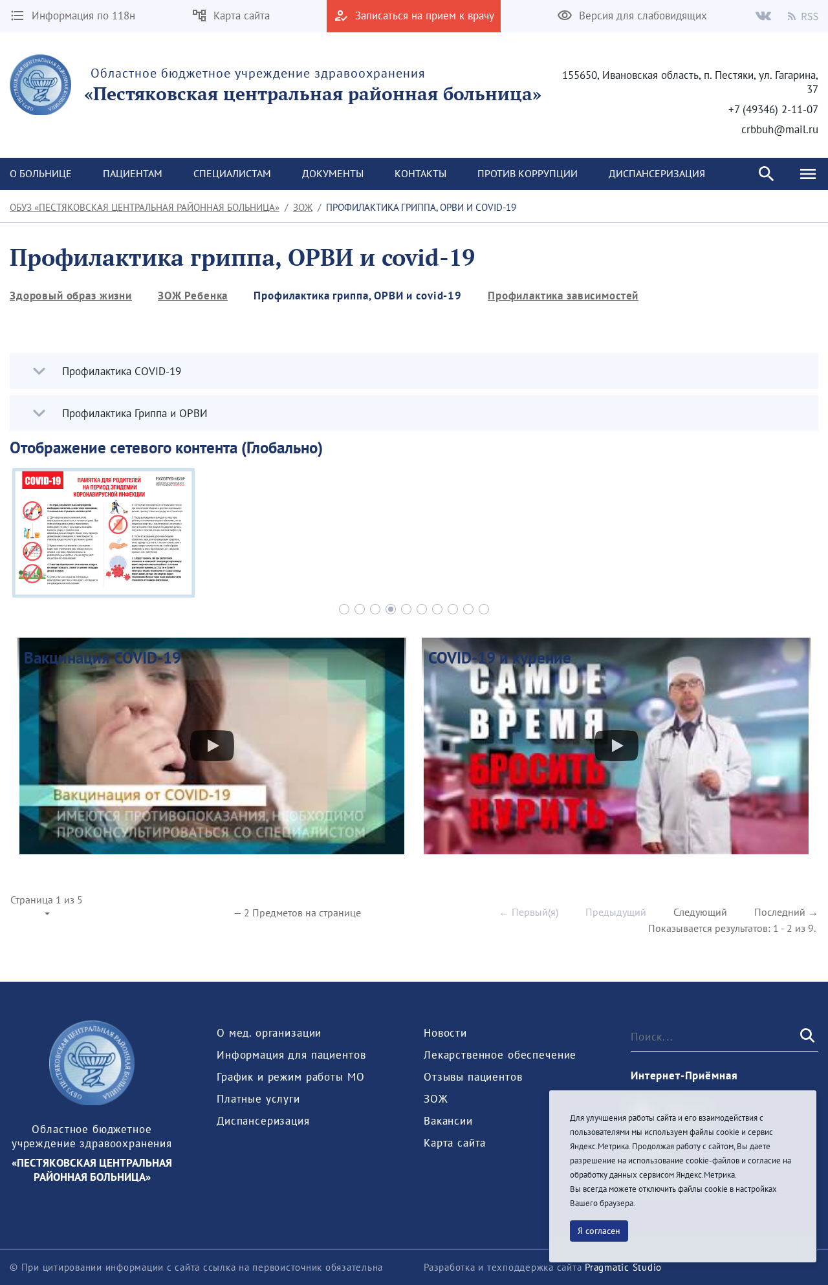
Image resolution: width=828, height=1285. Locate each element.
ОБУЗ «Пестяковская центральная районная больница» (144, 207)
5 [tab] (406, 609)
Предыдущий (615, 911)
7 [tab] (437, 609)
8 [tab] (453, 609)
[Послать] (806, 1036)
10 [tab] (484, 609)
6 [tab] (422, 609)
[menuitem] (132, 174)
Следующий (700, 911)
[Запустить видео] (212, 745)
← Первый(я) (528, 911)
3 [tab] (375, 609)
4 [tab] (391, 609)
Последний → (786, 911)
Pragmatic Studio (623, 1267)
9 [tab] (468, 609)
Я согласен (599, 1230)
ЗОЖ (302, 207)
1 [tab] (344, 609)
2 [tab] (359, 609)
